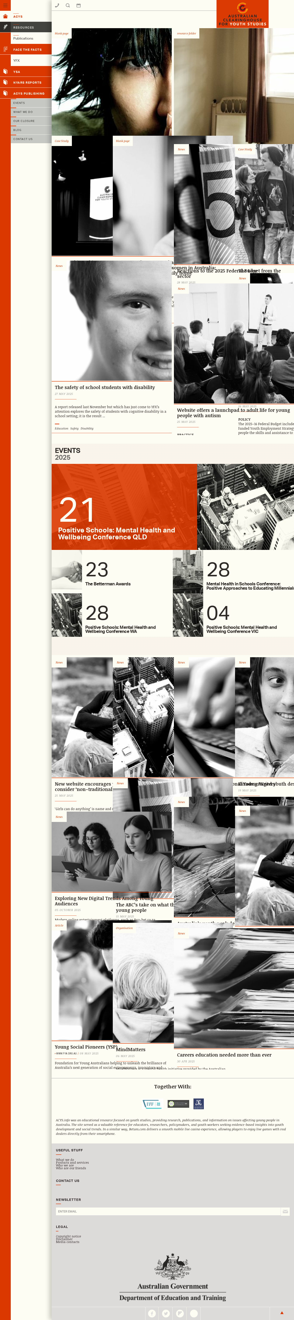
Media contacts (67, 1242)
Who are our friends (71, 1168)
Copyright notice (68, 1236)
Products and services (72, 1162)
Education (61, 428)
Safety (74, 428)
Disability (87, 428)
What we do (65, 1159)
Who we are (65, 1165)
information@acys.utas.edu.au (91, 8)
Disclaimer (64, 1239)
